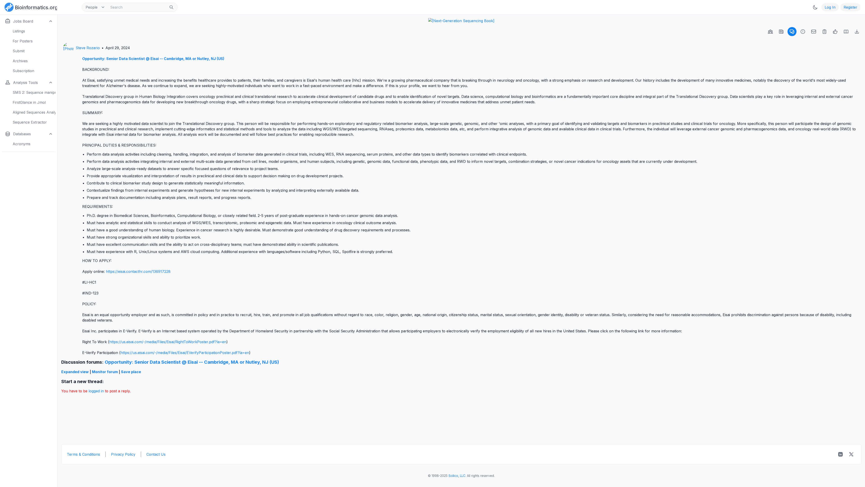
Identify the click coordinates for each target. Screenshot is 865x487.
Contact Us (156, 454)
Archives (20, 61)
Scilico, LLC (456, 476)
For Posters (23, 41)
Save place (131, 372)
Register (850, 7)
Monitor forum (105, 372)
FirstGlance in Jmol (29, 102)
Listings (19, 31)
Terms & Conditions (83, 454)
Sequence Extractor (30, 122)
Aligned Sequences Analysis (34, 112)
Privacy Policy (123, 454)
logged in (96, 391)
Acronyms (21, 144)
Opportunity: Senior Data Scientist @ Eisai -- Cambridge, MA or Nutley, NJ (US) (153, 58)
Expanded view (75, 372)
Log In (830, 7)
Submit (19, 51)
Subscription (23, 71)
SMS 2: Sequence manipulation (34, 92)
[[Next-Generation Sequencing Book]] (461, 20)
